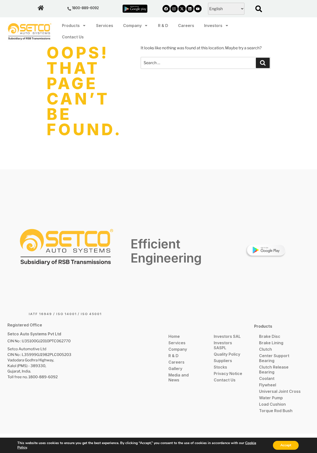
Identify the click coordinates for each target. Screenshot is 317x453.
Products (71, 25)
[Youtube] (198, 8)
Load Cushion (272, 404)
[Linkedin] (190, 8)
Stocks (220, 367)
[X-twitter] (182, 8)
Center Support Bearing (274, 358)
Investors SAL (227, 336)
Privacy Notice (228, 373)
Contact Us (73, 36)
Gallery (175, 368)
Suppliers (223, 360)
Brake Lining (271, 342)
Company (132, 25)
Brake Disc (269, 336)
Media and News (178, 377)
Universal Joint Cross (280, 391)
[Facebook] (166, 8)
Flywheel (267, 384)
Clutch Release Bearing (274, 369)
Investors (213, 25)
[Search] (263, 63)
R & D (163, 25)
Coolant (266, 378)
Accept (285, 445)
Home (174, 336)
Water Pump (271, 397)
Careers (186, 25)
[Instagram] (174, 8)
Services (104, 25)
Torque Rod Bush (275, 410)
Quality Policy (227, 354)
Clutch (265, 349)
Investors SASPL (223, 345)
